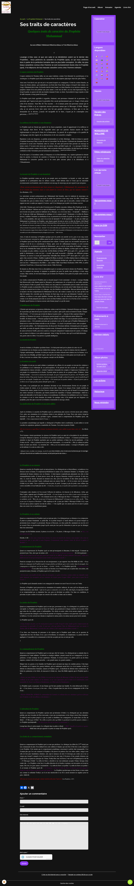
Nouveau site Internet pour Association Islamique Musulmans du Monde (103, 343)
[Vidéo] (53, 823)
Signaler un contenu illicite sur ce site (80, 874)
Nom (21, 798)
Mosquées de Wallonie (101, 141)
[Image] (50, 823)
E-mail (22, 806)
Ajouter (24, 863)
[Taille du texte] (30, 823)
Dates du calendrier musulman (103, 159)
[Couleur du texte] (34, 823)
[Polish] (97, 71)
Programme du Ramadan (102, 259)
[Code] (56, 823)
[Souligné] (27, 823)
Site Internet (24, 815)
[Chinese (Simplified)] (107, 79)
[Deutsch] (97, 64)
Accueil (22, 19)
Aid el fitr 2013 (103, 371)
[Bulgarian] (102, 75)
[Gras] (21, 823)
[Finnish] (97, 75)
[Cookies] (4, 882)
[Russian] (97, 67)
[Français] (97, 56)
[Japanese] (97, 60)
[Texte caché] (47, 823)
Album (100, 7)
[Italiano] (107, 60)
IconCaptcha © (49, 858)
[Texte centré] (41, 823)
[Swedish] (102, 67)
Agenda (118, 7)
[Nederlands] (102, 64)
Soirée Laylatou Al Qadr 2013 (103, 365)
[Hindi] (107, 71)
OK (109, 242)
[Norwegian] (102, 71)
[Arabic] (102, 60)
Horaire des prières (103, 121)
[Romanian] (107, 67)
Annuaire (108, 7)
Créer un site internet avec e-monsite (54, 874)
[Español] (107, 56)
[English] (102, 56)
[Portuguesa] (107, 64)
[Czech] (97, 79)
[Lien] (44, 823)
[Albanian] (97, 82)
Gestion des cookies (67, 883)
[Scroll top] (130, 882)
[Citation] (38, 823)
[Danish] (107, 75)
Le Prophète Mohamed (34, 19)
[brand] (7, 7)
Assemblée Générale (100, 266)
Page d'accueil (89, 7)
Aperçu (65, 823)
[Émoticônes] (59, 823)
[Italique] (24, 823)
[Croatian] (102, 79)
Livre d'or (127, 7)
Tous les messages (102, 307)
